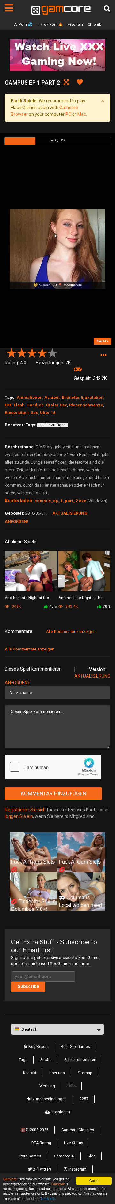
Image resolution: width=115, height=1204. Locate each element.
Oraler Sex (56, 405)
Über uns (57, 1073)
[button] (103, 355)
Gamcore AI (64, 1156)
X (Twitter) (41, 1169)
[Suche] (107, 8)
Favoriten (75, 24)
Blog (92, 1156)
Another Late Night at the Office (27, 598)
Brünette (70, 397)
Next (102, 573)
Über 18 (47, 412)
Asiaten (52, 397)
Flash (19, 405)
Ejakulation (92, 397)
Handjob (35, 405)
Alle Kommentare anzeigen (71, 631)
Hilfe (72, 1086)
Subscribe (28, 986)
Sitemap (85, 1073)
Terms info (47, 1198)
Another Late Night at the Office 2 (80, 598)
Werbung (47, 1086)
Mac (81, 114)
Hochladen (60, 1112)
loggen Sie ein (19, 816)
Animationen (29, 397)
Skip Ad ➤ (102, 341)
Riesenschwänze (86, 405)
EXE (8, 405)
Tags (23, 1060)
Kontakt (29, 1073)
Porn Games (30, 1156)
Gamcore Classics (77, 1130)
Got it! (93, 1180)
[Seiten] (9, 8)
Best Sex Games (75, 1046)
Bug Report (37, 1046)
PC (68, 114)
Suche (45, 1060)
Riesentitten (17, 412)
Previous (12, 573)
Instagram (77, 1169)
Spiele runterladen (80, 1060)
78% (53, 606)
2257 (84, 1099)
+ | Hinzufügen (53, 425)
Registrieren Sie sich (25, 809)
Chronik (94, 24)
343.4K (71, 606)
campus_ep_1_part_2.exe (60, 500)
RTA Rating (41, 1143)
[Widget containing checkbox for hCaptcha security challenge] (53, 767)
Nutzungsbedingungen (47, 1099)
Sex (34, 412)
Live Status (73, 1143)
